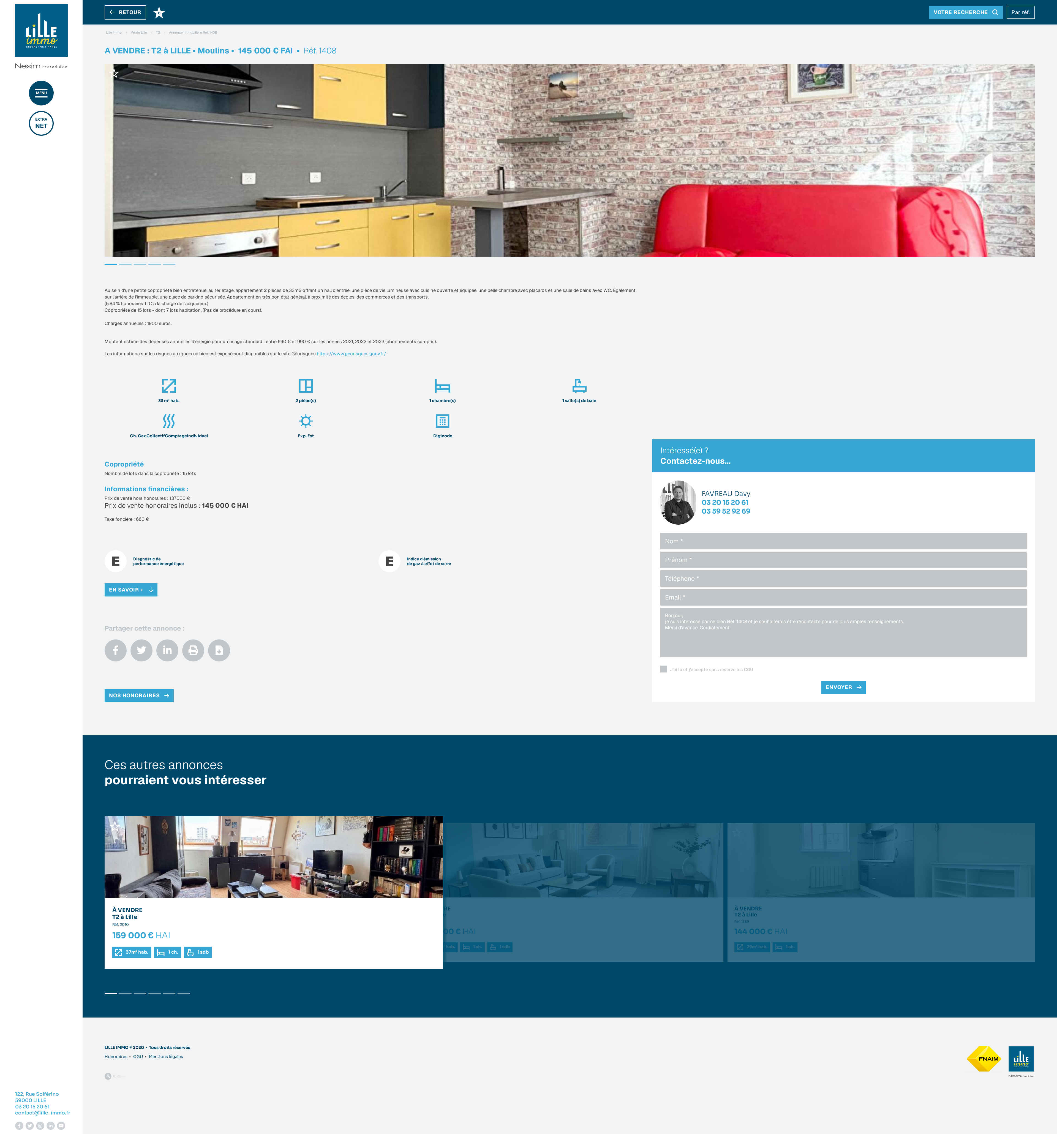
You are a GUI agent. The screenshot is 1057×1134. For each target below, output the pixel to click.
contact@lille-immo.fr (42, 1113)
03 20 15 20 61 (32, 1107)
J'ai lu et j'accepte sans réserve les (711, 669)
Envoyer (839, 687)
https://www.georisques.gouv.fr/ (351, 354)
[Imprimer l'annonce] (193, 650)
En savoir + (126, 589)
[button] (111, 264)
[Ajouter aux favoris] (114, 73)
